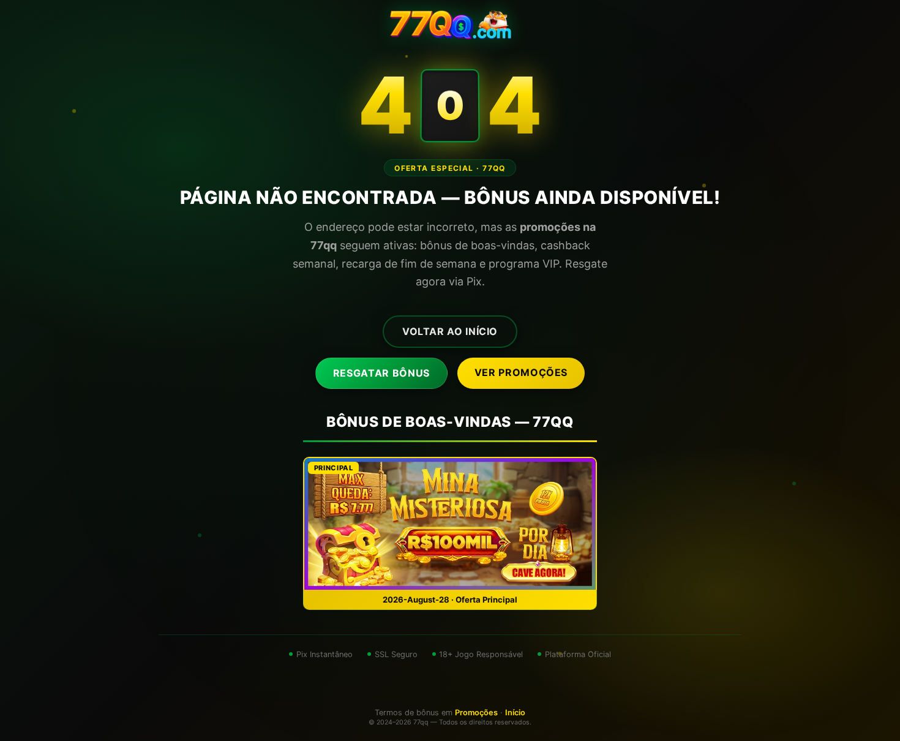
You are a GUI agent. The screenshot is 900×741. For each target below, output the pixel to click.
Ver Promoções (521, 372)
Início (515, 712)
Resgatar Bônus (381, 373)
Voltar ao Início (450, 331)
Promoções (476, 712)
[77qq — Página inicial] (450, 24)
